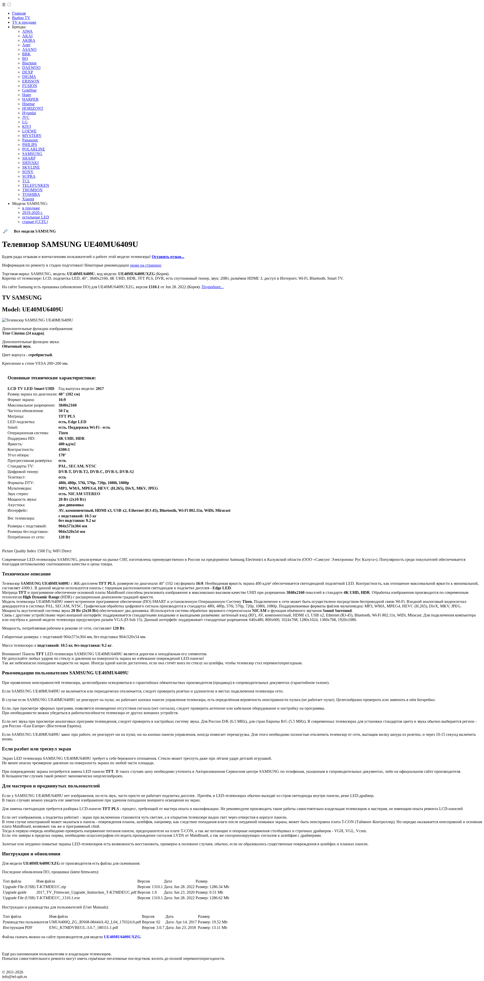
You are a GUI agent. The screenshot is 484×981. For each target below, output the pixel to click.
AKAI (27, 36)
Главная (19, 13)
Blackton (29, 63)
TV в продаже (24, 22)
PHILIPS (29, 144)
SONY (28, 172)
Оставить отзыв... (168, 257)
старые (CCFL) (35, 222)
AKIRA (28, 40)
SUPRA (29, 176)
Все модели (35, 231)
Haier (26, 95)
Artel (26, 45)
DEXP (27, 72)
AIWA (27, 31)
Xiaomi (28, 199)
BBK (26, 54)
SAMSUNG (32, 154)
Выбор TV (21, 18)
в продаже (31, 208)
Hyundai (29, 113)
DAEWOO (31, 67)
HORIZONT (32, 108)
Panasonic (30, 140)
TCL (26, 181)
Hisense (28, 104)
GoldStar (29, 90)
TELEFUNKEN (35, 185)
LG (25, 122)
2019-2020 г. (32, 212)
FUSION (29, 86)
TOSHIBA (31, 194)
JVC (25, 117)
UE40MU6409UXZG (122, 937)
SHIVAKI (30, 163)
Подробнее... (213, 287)
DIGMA (29, 77)
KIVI (26, 126)
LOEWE (29, 131)
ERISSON (30, 81)
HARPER (30, 99)
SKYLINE (31, 167)
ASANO (29, 49)
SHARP (29, 158)
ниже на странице (145, 265)
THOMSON (32, 190)
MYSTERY (32, 135)
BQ (25, 58)
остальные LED (35, 217)
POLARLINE (33, 149)
